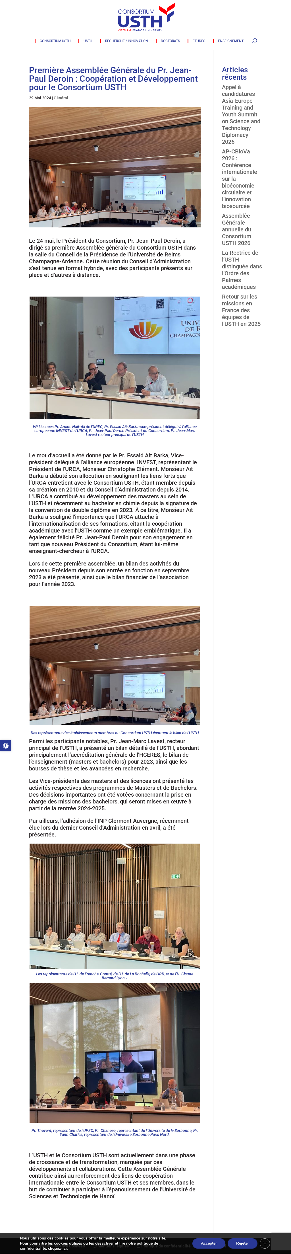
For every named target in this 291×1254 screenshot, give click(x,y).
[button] (5, 745)
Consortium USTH (55, 41)
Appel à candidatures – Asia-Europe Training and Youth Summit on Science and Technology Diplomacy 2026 (241, 114)
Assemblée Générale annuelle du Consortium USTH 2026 (236, 229)
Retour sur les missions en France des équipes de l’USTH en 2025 (241, 310)
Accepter (209, 1243)
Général (61, 98)
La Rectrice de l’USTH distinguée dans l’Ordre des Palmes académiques (242, 269)
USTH (88, 41)
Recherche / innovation (126, 41)
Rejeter (242, 1243)
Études (199, 41)
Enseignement (231, 41)
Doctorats (170, 41)
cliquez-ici (57, 1248)
